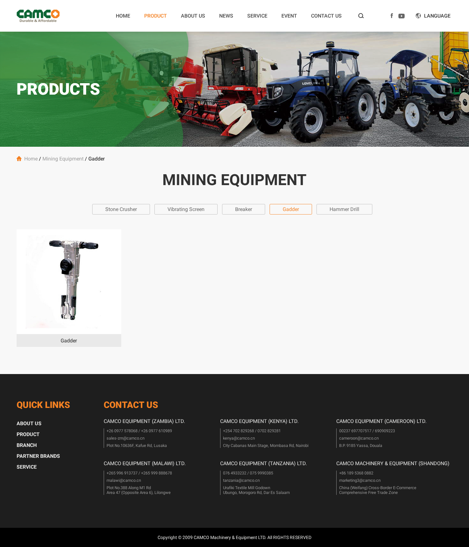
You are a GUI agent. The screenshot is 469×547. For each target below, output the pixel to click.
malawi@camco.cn (124, 480)
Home (31, 159)
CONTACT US (326, 16)
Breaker (243, 209)
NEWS (226, 16)
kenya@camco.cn (239, 438)
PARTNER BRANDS (38, 456)
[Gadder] (69, 281)
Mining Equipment (63, 159)
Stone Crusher (121, 209)
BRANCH (27, 445)
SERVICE (257, 16)
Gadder (291, 209)
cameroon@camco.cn (359, 438)
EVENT (289, 16)
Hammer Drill (344, 209)
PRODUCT (155, 16)
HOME (123, 16)
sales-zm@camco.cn (126, 438)
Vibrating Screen (186, 209)
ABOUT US (193, 16)
